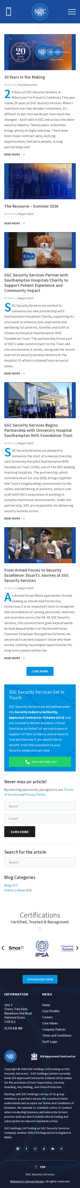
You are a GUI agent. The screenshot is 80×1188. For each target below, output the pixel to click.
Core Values (50, 1023)
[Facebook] (27, 1149)
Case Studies (51, 1011)
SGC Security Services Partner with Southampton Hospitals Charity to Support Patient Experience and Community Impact (36, 282)
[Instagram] (35, 1149)
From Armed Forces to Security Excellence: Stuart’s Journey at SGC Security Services (36, 575)
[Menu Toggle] (72, 11)
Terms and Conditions (57, 1035)
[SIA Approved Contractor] (34, 1056)
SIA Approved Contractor (58, 1056)
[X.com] (62, 1149)
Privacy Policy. (35, 794)
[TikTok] (44, 1149)
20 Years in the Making (24, 77)
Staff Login (50, 1042)
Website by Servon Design (27, 1181)
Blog (7, 885)
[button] (40, 671)
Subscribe (20, 832)
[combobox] (40, 862)
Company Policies (54, 1029)
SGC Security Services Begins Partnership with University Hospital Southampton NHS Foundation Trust (38, 430)
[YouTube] (53, 1149)
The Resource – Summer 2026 (31, 206)
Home (46, 1005)
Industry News (14, 890)
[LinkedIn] (18, 1149)
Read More (12, 154)
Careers (47, 1017)
